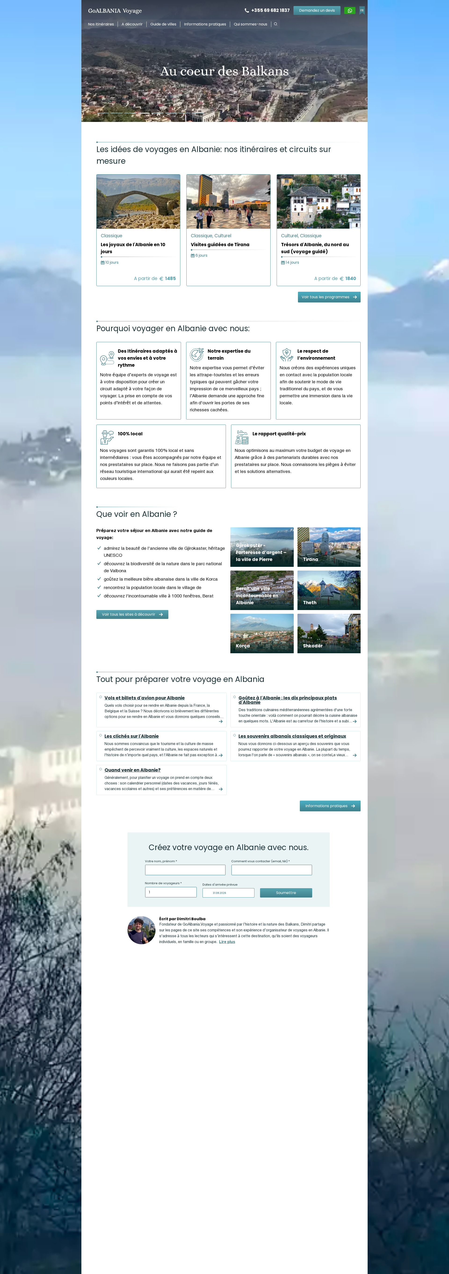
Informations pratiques (205, 24)
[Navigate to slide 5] (157, 113)
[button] (275, 24)
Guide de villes (163, 24)
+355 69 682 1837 (270, 10)
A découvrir (132, 24)
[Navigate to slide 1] (103, 113)
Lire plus (227, 942)
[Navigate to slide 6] (171, 113)
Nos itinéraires (101, 24)
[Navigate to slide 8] (198, 113)
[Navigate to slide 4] (144, 113)
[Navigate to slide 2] (116, 113)
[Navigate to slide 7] (184, 113)
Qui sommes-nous (250, 24)
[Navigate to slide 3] (130, 113)
